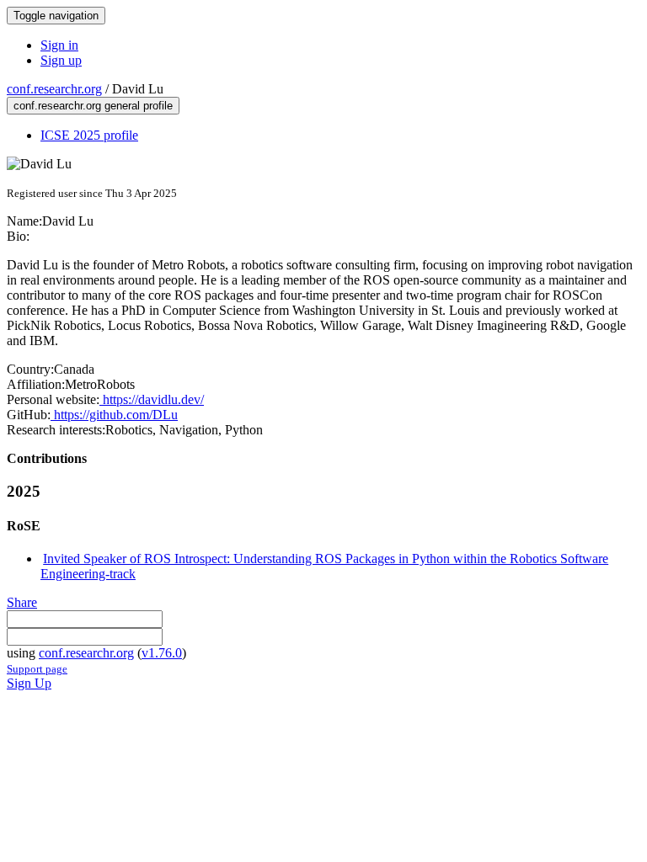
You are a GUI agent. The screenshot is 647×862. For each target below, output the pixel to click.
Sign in (59, 45)
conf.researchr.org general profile (93, 105)
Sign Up (29, 683)
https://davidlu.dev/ (151, 399)
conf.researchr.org (54, 89)
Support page (37, 668)
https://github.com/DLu (114, 414)
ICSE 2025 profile (89, 135)
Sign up (61, 60)
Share (22, 602)
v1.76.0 (162, 653)
